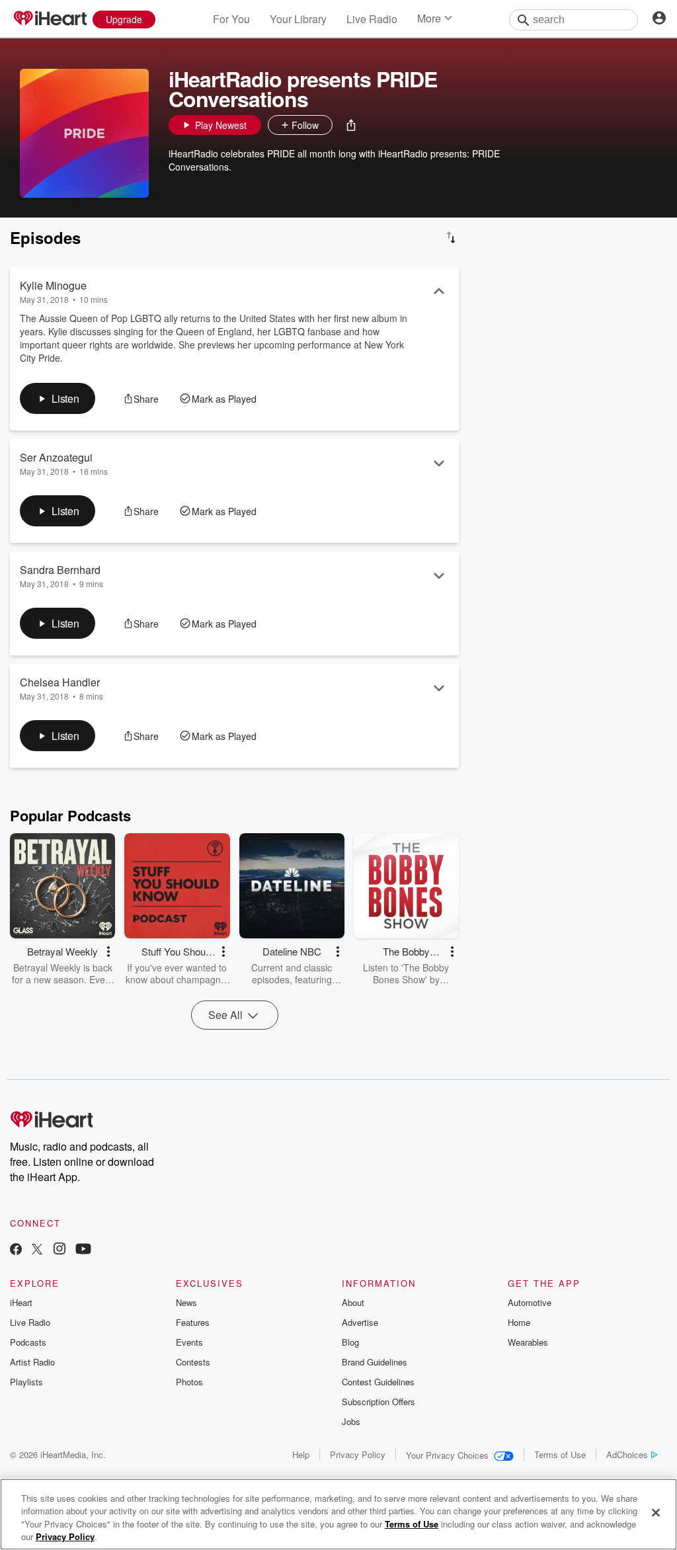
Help (300, 1454)
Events (189, 1342)
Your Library (298, 18)
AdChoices (627, 1454)
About (353, 1302)
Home (519, 1322)
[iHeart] (49, 19)
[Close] (655, 1512)
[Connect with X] (37, 1250)
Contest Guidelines (378, 1381)
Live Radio (371, 18)
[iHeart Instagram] (59, 1250)
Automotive (529, 1302)
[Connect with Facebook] (16, 1250)
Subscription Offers (378, 1401)
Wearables (528, 1342)
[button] (351, 125)
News (186, 1302)
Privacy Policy (357, 1454)
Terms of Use (560, 1454)
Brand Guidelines (374, 1362)
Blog (350, 1342)
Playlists (26, 1381)
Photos (189, 1381)
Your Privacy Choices (447, 1455)
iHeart (21, 1302)
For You (231, 18)
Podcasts (28, 1342)
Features (193, 1322)
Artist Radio (32, 1362)
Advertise (360, 1322)
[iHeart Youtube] (83, 1250)
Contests (193, 1362)
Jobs (351, 1421)
